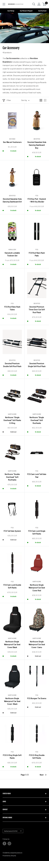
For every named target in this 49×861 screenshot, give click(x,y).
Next (42, 775)
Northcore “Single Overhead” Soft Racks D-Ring (12, 420)
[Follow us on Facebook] (4, 843)
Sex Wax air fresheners (12, 142)
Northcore (12, 414)
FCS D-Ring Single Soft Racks (12, 756)
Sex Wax (12, 139)
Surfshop (11, 11)
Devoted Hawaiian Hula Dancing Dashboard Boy (36, 145)
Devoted (37, 139)
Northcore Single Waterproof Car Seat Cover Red (37, 588)
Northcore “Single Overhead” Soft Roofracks (37, 420)
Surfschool (42, 11)
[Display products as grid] (41, 100)
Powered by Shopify (9, 855)
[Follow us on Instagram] (9, 843)
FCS (36, 195)
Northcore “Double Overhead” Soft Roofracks (12, 477)
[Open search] (33, 4)
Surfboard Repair (26, 11)
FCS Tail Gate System (12, 531)
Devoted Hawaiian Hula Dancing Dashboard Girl (12, 200)
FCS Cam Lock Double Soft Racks (12, 586)
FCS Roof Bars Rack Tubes (12, 308)
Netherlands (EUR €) (10, 831)
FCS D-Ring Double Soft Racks (37, 756)
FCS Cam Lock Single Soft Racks (36, 532)
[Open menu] (4, 4)
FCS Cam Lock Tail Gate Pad (36, 475)
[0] (44, 4)
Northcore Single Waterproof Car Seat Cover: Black (12, 701)
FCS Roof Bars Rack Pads (37, 254)
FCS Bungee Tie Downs (36, 698)
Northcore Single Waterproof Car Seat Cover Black (12, 644)
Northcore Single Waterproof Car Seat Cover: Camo (37, 644)
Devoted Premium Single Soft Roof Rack (36, 364)
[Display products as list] (45, 100)
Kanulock (12, 249)
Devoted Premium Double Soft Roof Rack (12, 364)
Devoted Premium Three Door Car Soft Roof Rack (37, 310)
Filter (9, 100)
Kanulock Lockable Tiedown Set (12, 254)
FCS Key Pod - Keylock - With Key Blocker (37, 200)
